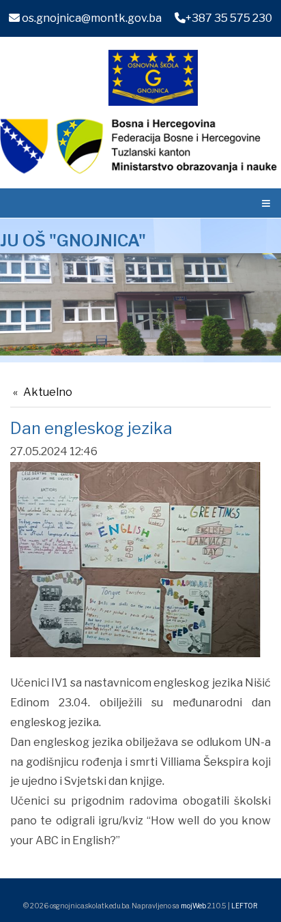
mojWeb (193, 906)
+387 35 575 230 (229, 18)
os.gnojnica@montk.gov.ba (91, 18)
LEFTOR (244, 906)
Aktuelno (47, 392)
